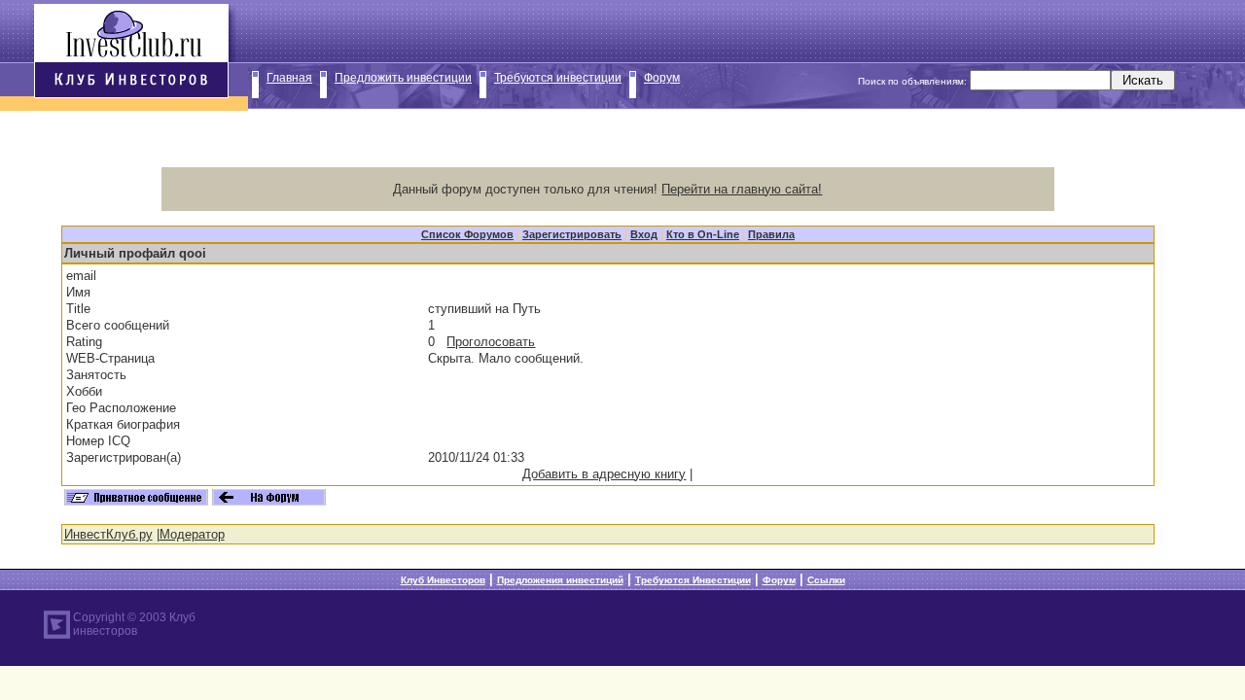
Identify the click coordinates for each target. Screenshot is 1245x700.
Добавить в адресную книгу (604, 474)
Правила (771, 234)
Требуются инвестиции (558, 78)
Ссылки (826, 580)
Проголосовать (490, 341)
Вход (644, 234)
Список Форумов (467, 234)
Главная (289, 78)
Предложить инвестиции (403, 78)
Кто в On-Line (702, 234)
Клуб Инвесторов (443, 580)
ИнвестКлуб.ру (108, 534)
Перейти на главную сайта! (741, 189)
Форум (662, 78)
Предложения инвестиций (560, 580)
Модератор (192, 534)
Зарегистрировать (572, 234)
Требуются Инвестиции (693, 580)
